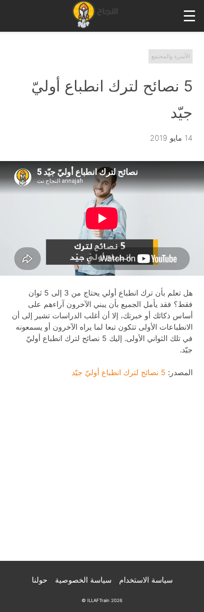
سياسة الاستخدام (146, 580)
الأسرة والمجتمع (170, 56)
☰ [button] (189, 16)
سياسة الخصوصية (83, 580)
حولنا (39, 580)
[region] (102, 476)
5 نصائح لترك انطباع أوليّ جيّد (119, 372)
